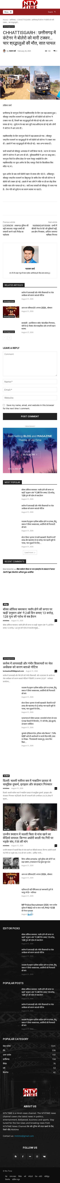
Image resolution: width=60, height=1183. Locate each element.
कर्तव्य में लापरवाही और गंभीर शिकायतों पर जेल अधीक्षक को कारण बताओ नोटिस (28, 665)
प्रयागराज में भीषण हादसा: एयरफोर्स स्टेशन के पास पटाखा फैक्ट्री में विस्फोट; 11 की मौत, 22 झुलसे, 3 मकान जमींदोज (39, 721)
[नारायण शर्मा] (5, 50)
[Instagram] (37, 1156)
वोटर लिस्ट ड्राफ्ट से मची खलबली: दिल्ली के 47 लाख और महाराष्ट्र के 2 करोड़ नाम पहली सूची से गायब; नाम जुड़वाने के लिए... (38, 540)
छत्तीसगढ (12, 19)
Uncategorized (9, 26)
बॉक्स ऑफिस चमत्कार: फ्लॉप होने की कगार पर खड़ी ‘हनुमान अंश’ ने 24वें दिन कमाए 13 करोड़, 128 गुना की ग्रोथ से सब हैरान (38, 493)
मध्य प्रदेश (6, 829)
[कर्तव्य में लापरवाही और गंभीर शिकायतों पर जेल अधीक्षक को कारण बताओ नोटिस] (11, 297)
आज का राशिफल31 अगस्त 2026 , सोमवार (37, 308)
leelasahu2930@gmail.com (13, 671)
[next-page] (9, 338)
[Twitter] (22, 209)
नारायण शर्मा (12, 51)
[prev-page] (5, 338)
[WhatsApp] (35, 209)
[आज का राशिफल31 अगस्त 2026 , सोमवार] (11, 312)
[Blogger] (15, 1156)
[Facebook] (15, 209)
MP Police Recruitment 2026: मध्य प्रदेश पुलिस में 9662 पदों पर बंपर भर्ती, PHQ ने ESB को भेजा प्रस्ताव (39, 908)
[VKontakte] (44, 1156)
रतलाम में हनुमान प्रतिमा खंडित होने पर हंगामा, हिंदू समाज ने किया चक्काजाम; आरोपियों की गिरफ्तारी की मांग (39, 524)
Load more (29, 552)
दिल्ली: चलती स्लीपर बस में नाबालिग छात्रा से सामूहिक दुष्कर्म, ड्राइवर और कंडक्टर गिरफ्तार (27, 782)
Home (5, 19)
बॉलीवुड (6, 604)
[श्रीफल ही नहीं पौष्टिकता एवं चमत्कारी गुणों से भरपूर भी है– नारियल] (11, 893)
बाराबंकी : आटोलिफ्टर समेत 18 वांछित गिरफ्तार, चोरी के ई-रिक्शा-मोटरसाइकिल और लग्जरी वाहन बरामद (38, 326)
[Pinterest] (28, 209)
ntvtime (6, 620)
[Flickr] (30, 1156)
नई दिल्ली (6, 776)
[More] (41, 58)
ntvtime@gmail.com (24, 1136)
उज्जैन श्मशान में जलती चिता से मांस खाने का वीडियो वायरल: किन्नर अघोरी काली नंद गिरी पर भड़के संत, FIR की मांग (28, 838)
